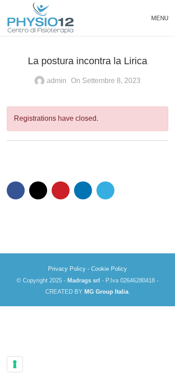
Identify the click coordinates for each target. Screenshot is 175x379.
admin (56, 80)
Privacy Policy (67, 268)
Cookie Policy (109, 268)
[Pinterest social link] (61, 190)
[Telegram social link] (105, 190)
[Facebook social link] (16, 190)
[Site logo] (40, 17)
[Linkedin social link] (83, 190)
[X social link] (38, 190)
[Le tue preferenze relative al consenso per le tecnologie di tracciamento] (14, 364)
